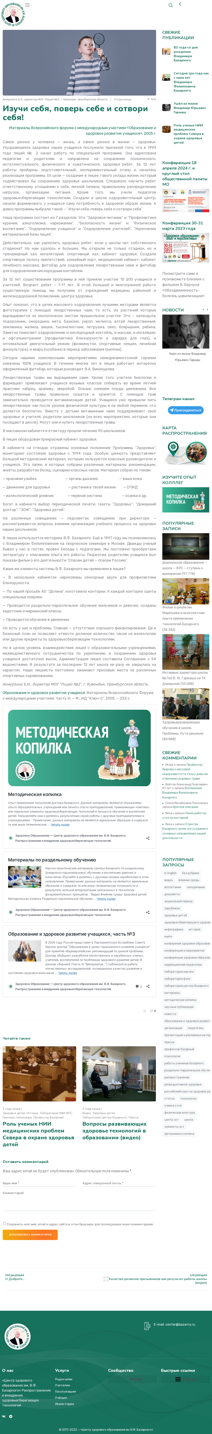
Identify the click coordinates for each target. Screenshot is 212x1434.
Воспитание (172, 887)
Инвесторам (64, 1404)
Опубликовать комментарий (30, 1234)
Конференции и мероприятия (184, 950)
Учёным (61, 1398)
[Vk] (3, 1416)
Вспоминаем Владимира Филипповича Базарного (182, 792)
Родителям (63, 1379)
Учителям (62, 1385)
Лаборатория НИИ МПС (56, 1113)
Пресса (134, 1117)
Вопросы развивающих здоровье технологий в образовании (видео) (114, 1130)
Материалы (172, 993)
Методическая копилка (180, 1000)
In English (170, 873)
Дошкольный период (178, 901)
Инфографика (173, 929)
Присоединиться (187, 410)
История (32, 1113)
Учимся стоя (173, 1105)
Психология (172, 1056)
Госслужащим (65, 1391)
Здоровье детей (14, 1113)
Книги (168, 936)
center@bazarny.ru (180, 1324)
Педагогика (196, 1028)
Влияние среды (188, 880)
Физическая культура (179, 1112)
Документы (172, 894)
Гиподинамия (196, 887)
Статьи (169, 1098)
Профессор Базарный (49, 1117)
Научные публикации (17, 1117)
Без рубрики (190, 873)
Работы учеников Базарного (184, 1063)
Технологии (188, 1098)
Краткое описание (185, 807)
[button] (207, 309)
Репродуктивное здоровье (183, 1084)
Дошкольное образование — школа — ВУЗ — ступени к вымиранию (184, 568)
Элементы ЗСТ (174, 1127)
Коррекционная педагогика (183, 964)
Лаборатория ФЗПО (177, 979)
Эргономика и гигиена (179, 1134)
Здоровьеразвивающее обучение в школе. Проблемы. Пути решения (183, 727)
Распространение (176, 1077)
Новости (170, 1014)
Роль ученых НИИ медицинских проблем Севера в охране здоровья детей (38, 1134)
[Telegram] (10, 1416)
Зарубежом (172, 908)
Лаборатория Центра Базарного (104, 1117)
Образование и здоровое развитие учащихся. (44, 692)
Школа (188, 1120)
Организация (173, 1028)
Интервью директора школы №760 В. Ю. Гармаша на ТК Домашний (185, 678)
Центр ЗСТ (171, 1120)
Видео (86, 1113)
